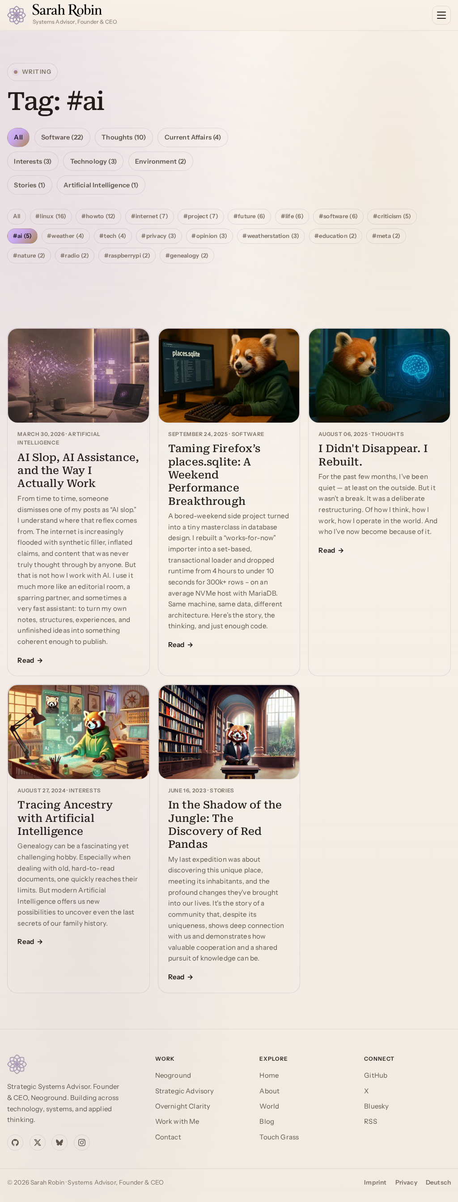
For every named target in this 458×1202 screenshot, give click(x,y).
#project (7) (200, 216)
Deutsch (438, 1182)
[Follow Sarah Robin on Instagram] (82, 1142)
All (18, 137)
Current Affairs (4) (193, 137)
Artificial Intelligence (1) (101, 185)
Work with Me (177, 1121)
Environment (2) (160, 161)
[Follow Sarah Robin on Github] (15, 1142)
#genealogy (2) (187, 255)
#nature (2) (29, 255)
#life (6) (292, 216)
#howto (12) (98, 216)
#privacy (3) (158, 235)
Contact (168, 1137)
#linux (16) (50, 216)
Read (25, 660)
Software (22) (62, 137)
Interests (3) (32, 161)
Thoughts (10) (124, 137)
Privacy (406, 1182)
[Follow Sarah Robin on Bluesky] (59, 1142)
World (269, 1106)
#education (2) (335, 235)
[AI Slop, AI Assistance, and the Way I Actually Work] (78, 376)
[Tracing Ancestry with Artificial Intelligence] (78, 732)
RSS (370, 1121)
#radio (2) (74, 255)
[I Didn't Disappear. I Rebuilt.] (379, 376)
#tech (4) (112, 235)
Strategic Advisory (184, 1091)
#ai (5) (22, 235)
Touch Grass (279, 1137)
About (269, 1091)
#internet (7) (149, 216)
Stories (222, 790)
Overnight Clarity (183, 1106)
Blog (266, 1121)
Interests (85, 790)
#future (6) (249, 216)
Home (269, 1075)
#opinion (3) (209, 235)
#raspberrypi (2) (127, 255)
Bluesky (376, 1106)
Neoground (173, 1075)
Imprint (375, 1182)
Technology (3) (93, 161)
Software (248, 434)
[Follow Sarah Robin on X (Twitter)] (38, 1142)
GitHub (375, 1075)
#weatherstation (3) (270, 235)
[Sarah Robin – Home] (72, 1064)
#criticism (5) (392, 216)
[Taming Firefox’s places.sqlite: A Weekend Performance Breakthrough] (229, 376)
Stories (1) (29, 185)
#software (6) (338, 216)
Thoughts (387, 434)
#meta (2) (386, 235)
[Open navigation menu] (441, 15)
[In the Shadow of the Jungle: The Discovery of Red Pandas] (229, 732)
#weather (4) (65, 235)
